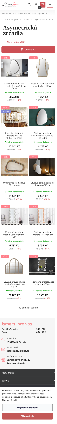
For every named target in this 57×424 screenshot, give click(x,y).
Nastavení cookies (10, 400)
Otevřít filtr (30, 49)
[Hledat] (29, 5)
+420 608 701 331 (17, 341)
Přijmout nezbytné (27, 407)
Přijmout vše (27, 416)
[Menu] (50, 5)
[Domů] (8, 13)
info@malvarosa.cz (18, 350)
